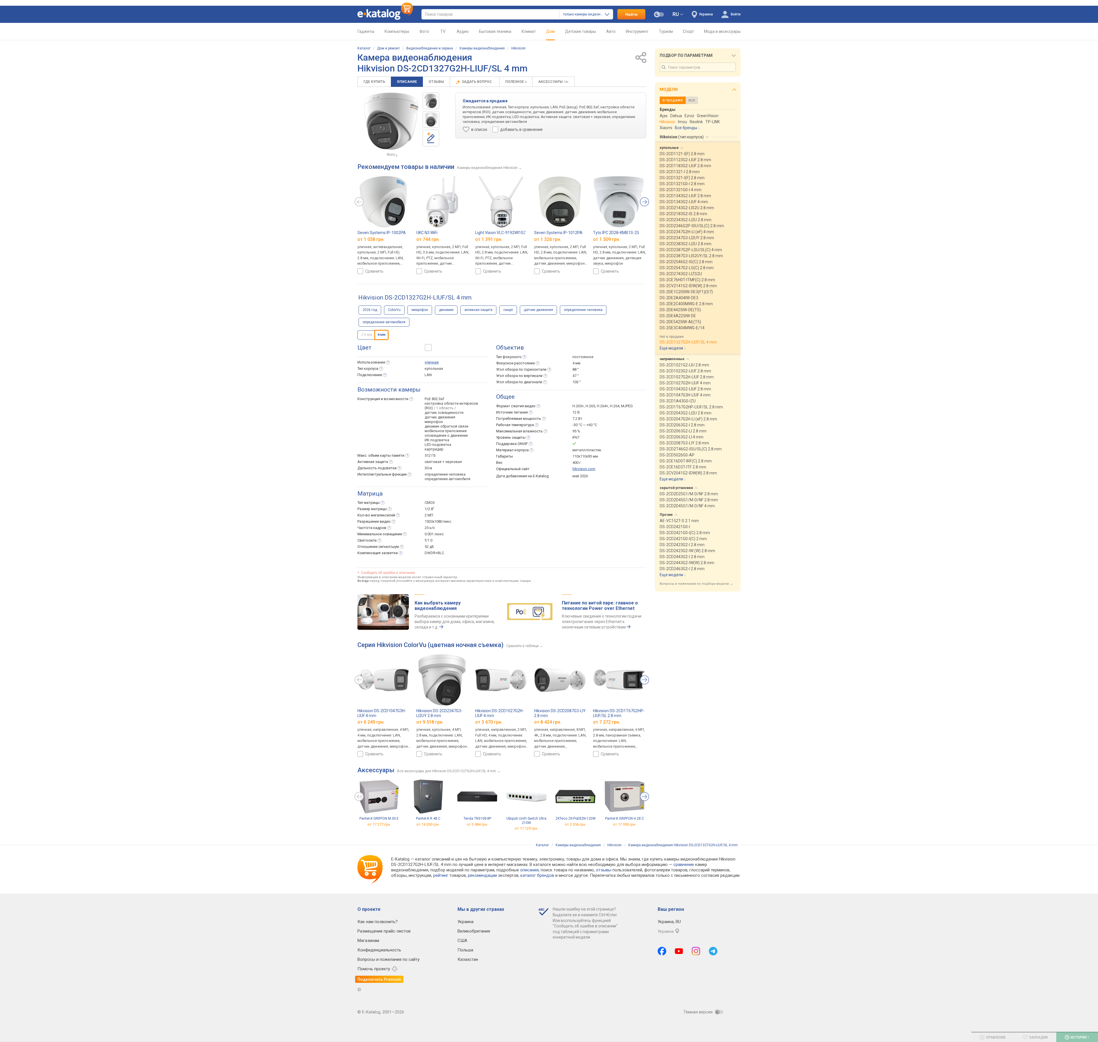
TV (442, 31)
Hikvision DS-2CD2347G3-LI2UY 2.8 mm (439, 713)
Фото (424, 31)
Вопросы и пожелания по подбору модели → (696, 584)
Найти (631, 14)
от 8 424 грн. (547, 722)
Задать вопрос (477, 82)
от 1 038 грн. (371, 239)
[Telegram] (713, 951)
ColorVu (394, 310)
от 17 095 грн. (624, 824)
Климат (529, 31)
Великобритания (474, 931)
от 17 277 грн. (379, 824)
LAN (428, 375)
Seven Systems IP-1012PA (558, 232)
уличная (432, 362)
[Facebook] (662, 951)
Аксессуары (553, 82)
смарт (508, 310)
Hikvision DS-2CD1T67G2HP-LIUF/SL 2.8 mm (619, 713)
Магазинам (368, 940)
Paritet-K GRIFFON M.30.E (379, 819)
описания (529, 870)
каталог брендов (537, 875)
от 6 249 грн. (371, 722)
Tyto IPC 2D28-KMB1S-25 (616, 232)
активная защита (478, 310)
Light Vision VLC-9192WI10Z (500, 232)
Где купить (374, 82)
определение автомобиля (384, 322)
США (462, 940)
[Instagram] (696, 951)
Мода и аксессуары (722, 31)
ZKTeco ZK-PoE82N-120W (575, 819)
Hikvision (518, 48)
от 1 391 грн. (488, 239)
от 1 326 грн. (547, 239)
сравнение (683, 864)
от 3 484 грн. (477, 824)
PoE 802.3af (434, 399)
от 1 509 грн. (606, 239)
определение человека (583, 310)
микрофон (419, 310)
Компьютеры (397, 31)
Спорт (688, 31)
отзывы (603, 870)
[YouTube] (679, 951)
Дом (550, 31)
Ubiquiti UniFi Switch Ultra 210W (526, 821)
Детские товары (580, 31)
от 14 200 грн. (428, 824)
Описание (407, 82)
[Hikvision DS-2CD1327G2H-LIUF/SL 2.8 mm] (431, 101)
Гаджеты (365, 31)
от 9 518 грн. (429, 722)
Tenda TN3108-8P (477, 819)
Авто (611, 31)
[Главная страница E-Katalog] (385, 14)
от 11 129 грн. (526, 829)
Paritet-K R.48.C (428, 819)
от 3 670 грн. (488, 722)
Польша (465, 950)
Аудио (463, 31)
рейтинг (440, 875)
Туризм (666, 31)
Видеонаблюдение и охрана (429, 48)
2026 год (370, 310)
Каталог (364, 48)
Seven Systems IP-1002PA (381, 232)
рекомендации (482, 875)
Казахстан (468, 959)
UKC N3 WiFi (426, 232)
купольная (434, 368)
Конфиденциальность (379, 950)
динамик (446, 310)
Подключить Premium (379, 979)
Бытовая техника (495, 31)
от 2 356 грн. (575, 824)
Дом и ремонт (388, 48)
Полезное (515, 82)
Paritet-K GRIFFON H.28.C (624, 819)
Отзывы (436, 82)
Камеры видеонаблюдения (482, 48)
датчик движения (538, 310)
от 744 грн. (428, 239)
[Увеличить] (391, 121)
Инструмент (637, 31)
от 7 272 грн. (606, 722)
